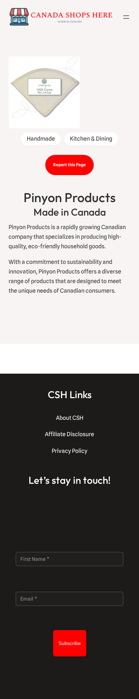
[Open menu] (126, 17)
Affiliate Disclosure (69, 434)
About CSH (69, 417)
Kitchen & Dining (91, 138)
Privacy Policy (69, 451)
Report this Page (69, 164)
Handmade (41, 138)
